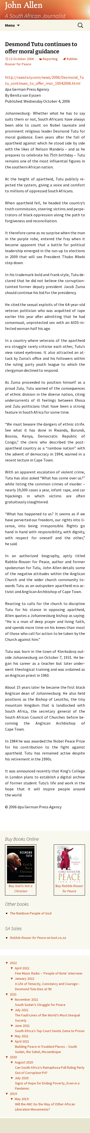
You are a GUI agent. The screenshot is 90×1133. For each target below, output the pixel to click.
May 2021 (21, 1036)
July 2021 (21, 1010)
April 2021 (22, 1041)
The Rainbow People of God (31, 913)
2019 (13, 1093)
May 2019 (21, 1099)
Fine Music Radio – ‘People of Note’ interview (48, 973)
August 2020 (24, 1062)
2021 (13, 994)
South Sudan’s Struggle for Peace (40, 1004)
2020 (13, 1057)
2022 (13, 963)
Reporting (50, 59)
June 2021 (22, 1025)
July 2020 (21, 1078)
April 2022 (22, 968)
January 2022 (24, 978)
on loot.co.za (38, 937)
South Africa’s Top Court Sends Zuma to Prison (49, 1031)
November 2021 (26, 999)
